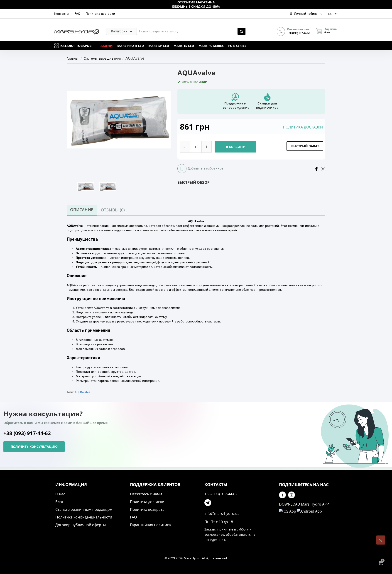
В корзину (235, 147)
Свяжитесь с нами (146, 494)
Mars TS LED (184, 46)
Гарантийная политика (150, 524)
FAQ (77, 13)
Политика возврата (147, 509)
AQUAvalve (82, 392)
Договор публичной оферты (80, 524)
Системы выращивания (102, 58)
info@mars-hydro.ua (222, 513)
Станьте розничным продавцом (84, 509)
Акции (106, 46)
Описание (81, 209)
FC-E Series (237, 46)
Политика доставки (100, 13)
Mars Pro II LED (130, 46)
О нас (60, 494)
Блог (59, 501)
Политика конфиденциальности (83, 517)
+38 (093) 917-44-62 (298, 33)
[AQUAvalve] (85, 186)
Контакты (61, 13)
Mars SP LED (158, 46)
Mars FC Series (211, 46)
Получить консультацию (34, 446)
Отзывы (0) (113, 210)
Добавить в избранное (205, 168)
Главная (73, 58)
